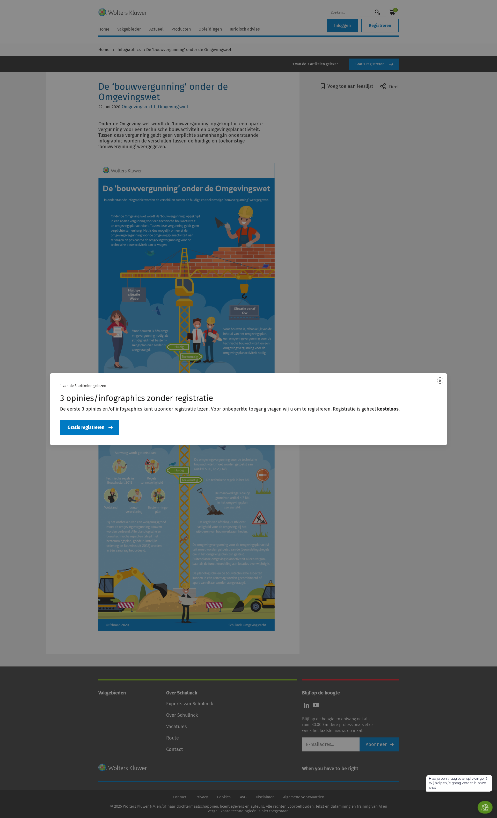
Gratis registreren (86, 427)
